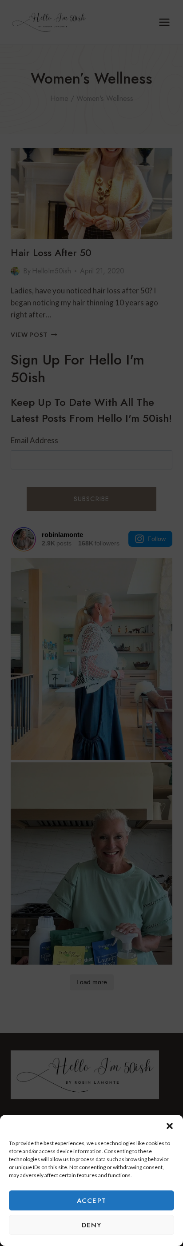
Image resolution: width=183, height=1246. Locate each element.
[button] (169, 1126)
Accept (91, 1201)
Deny (92, 1225)
